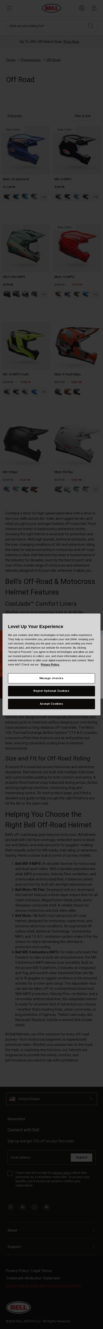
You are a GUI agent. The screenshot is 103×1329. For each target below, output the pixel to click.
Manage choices (52, 678)
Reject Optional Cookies (51, 691)
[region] (51, 664)
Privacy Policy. (50, 664)
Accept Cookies (51, 704)
